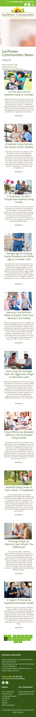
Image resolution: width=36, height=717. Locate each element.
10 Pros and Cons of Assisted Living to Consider (19, 93)
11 (19, 639)
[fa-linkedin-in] (25, 4)
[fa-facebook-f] (29, 4)
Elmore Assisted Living (9, 65)
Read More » (19, 115)
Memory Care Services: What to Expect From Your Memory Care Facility (19, 315)
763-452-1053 (17, 2)
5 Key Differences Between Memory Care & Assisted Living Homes (19, 434)
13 (28, 639)
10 (14, 639)
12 (24, 639)
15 (16, 641)
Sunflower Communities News (12, 69)
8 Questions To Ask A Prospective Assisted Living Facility (19, 199)
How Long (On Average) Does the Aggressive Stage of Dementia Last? (19, 374)
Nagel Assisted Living (9, 67)
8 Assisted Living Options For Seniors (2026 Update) (19, 145)
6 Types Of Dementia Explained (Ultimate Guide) (19, 601)
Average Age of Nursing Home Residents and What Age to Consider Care (19, 256)
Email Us (30, 2)
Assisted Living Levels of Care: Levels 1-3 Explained (19, 489)
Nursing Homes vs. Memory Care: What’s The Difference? (19, 544)
